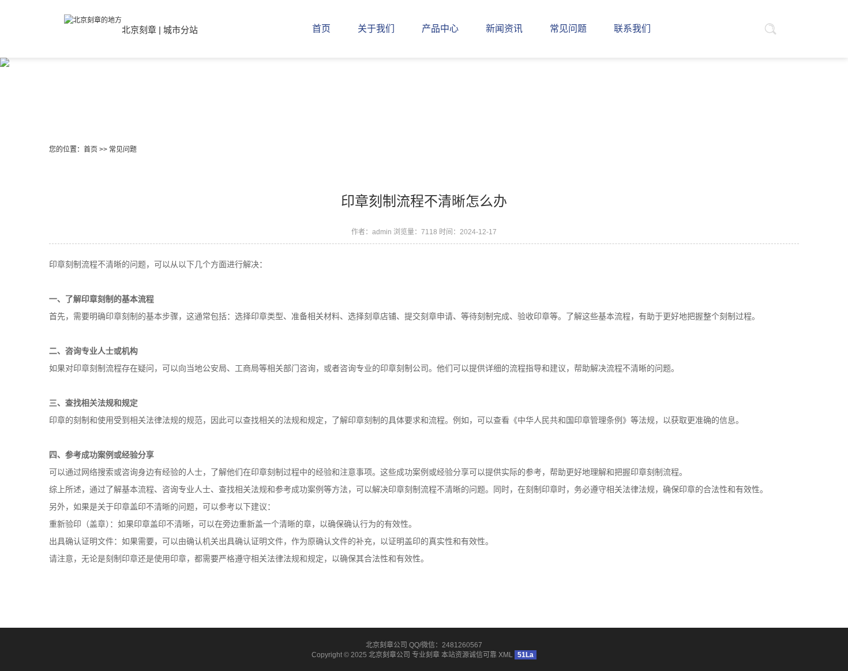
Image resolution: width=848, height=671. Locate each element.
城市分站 (180, 30)
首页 (90, 149)
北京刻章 (139, 30)
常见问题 (123, 149)
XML (505, 655)
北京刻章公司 (389, 655)
